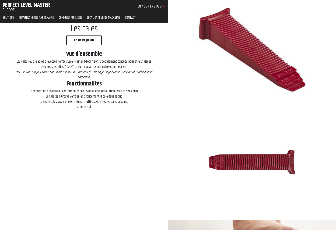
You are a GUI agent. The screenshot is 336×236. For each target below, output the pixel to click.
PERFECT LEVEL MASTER (26, 5)
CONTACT (130, 17)
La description (84, 40)
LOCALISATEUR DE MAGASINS (103, 17)
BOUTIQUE (8, 17)
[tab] (84, 40)
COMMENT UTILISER (70, 17)
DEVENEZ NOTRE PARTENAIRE (36, 17)
